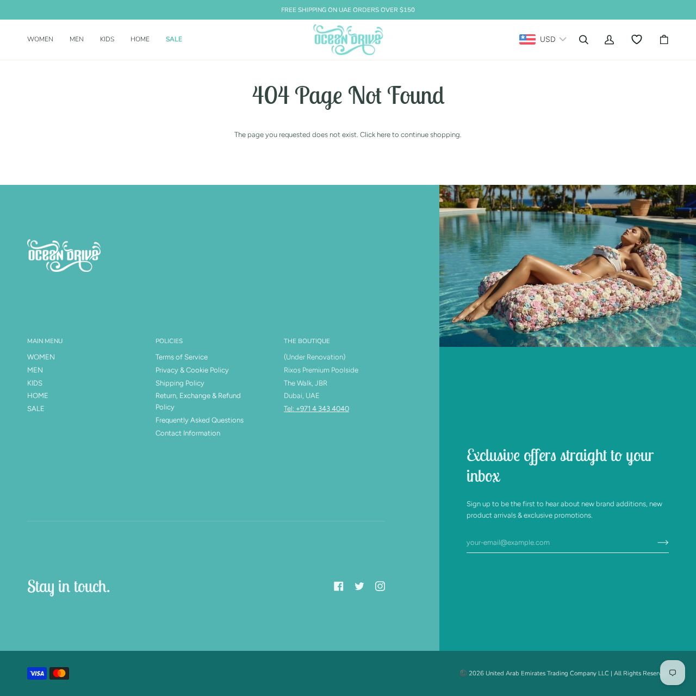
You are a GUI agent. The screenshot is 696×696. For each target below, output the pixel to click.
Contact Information (188, 433)
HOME (37, 395)
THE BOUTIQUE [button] (307, 341)
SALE (36, 409)
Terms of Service (182, 357)
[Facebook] (339, 586)
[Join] (654, 542)
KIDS (34, 383)
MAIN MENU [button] (45, 341)
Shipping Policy (180, 383)
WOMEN (41, 357)
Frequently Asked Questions (200, 420)
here (383, 134)
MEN (35, 370)
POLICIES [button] (169, 341)
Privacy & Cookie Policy (192, 370)
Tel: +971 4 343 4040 (316, 409)
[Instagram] (380, 586)
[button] (44, 40)
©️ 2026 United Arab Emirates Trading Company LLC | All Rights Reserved (564, 673)
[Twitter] (359, 586)
